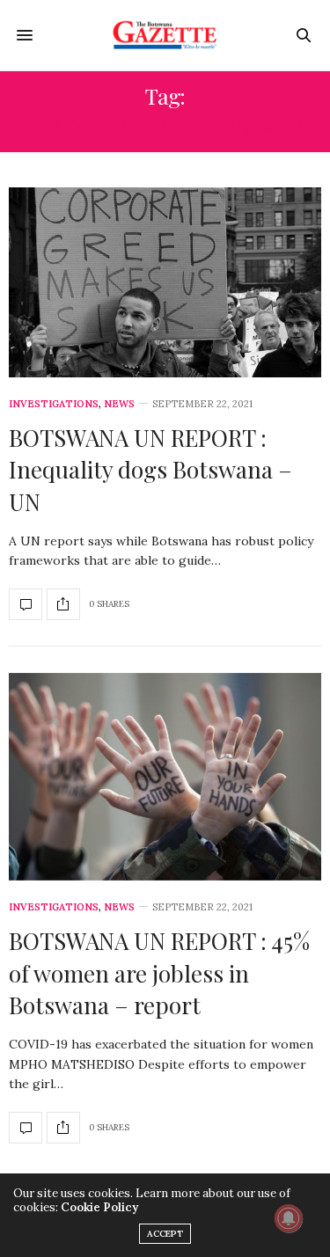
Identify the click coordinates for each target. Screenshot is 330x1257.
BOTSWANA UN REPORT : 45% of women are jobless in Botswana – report (159, 972)
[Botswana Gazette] (165, 35)
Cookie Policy (99, 1207)
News (119, 404)
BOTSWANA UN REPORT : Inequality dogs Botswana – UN (150, 469)
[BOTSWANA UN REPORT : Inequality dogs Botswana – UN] (165, 282)
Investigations (54, 404)
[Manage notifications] (289, 1218)
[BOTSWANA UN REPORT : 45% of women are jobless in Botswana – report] (165, 777)
